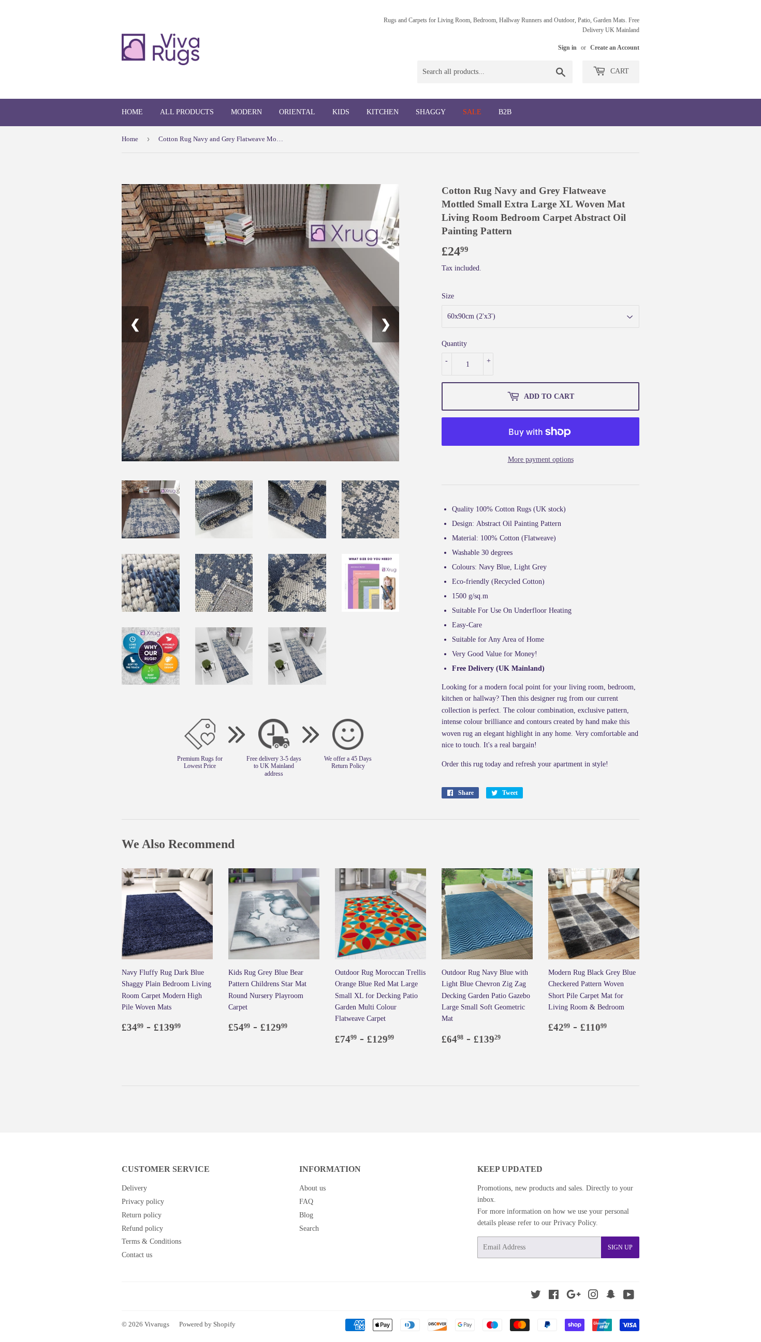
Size (448, 296)
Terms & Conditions (151, 1241)
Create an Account (614, 47)
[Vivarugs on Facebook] (553, 1296)
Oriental (297, 112)
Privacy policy (143, 1201)
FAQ (306, 1201)
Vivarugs (156, 1324)
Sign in (567, 47)
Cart (618, 71)
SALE (472, 112)
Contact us (137, 1255)
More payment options (541, 459)
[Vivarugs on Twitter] (536, 1296)
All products (187, 112)
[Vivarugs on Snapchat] (611, 1296)
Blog (306, 1215)
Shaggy (431, 112)
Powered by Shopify (207, 1324)
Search (309, 1228)
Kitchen (383, 112)
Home (132, 112)
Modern (246, 112)
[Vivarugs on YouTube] (628, 1296)
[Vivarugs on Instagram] (593, 1296)
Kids (340, 112)
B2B (505, 112)
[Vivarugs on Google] (573, 1296)
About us (312, 1188)
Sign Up (620, 1247)
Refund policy (142, 1228)
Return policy (142, 1215)
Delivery (134, 1188)
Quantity (454, 344)
